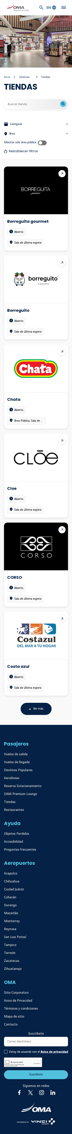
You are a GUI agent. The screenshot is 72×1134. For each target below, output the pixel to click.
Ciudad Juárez (14, 889)
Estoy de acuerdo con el (38, 1052)
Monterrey (12, 921)
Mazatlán (11, 913)
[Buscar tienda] (63, 104)
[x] (30, 1093)
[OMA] (36, 1107)
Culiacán (10, 897)
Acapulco (10, 873)
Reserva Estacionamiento (22, 786)
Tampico (10, 945)
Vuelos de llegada (17, 762)
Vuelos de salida (16, 754)
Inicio (7, 77)
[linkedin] (53, 1093)
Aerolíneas (11, 778)
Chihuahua (11, 881)
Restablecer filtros (23, 151)
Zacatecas (11, 961)
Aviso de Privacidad (18, 1000)
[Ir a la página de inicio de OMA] (18, 8)
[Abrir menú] (63, 7)
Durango (10, 905)
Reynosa (10, 929)
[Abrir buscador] (41, 8)
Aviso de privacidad (54, 1052)
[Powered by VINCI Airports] (36, 1121)
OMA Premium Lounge (20, 794)
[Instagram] (42, 1093)
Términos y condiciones (21, 1008)
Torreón (9, 953)
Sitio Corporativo (16, 993)
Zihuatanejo (13, 969)
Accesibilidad (13, 841)
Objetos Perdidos (16, 834)
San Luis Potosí (15, 937)
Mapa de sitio (14, 1016)
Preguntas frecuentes (20, 849)
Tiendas (10, 802)
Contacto (11, 1024)
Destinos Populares (18, 770)
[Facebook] (19, 1093)
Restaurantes (14, 810)
